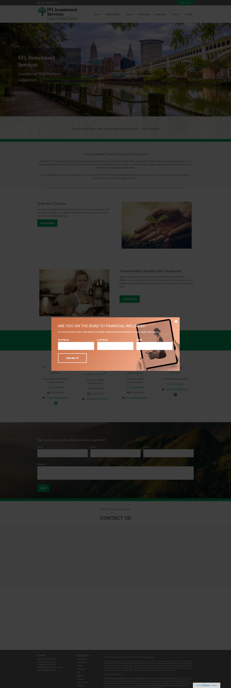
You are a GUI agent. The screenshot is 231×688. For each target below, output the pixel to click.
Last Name (102, 339)
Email (139, 339)
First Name (63, 339)
